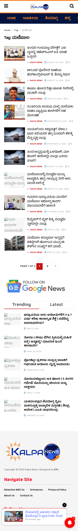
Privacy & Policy (57, 490)
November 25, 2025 (56, 121)
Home (11, 18)
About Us (9, 496)
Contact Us (26, 496)
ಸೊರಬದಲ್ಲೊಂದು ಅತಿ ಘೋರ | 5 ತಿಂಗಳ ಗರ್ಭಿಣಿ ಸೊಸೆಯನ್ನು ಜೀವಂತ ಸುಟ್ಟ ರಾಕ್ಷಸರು (48, 383)
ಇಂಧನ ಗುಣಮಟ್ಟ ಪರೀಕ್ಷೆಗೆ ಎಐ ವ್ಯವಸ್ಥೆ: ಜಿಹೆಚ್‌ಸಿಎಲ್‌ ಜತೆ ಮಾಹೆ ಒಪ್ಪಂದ (47, 52)
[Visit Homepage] (39, 6)
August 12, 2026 (54, 81)
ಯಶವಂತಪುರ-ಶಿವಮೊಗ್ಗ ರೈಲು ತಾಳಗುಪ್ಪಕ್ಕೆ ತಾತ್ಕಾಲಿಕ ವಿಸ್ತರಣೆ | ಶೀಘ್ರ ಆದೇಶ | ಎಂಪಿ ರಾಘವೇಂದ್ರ (47, 405)
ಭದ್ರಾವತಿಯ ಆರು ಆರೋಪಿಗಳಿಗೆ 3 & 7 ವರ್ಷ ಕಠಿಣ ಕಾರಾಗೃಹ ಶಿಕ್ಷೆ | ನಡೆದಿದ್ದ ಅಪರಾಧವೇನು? (48, 319)
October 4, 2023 (55, 212)
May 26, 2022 (53, 230)
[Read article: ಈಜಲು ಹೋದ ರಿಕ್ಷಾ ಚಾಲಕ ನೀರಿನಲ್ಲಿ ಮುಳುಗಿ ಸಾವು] (14, 94)
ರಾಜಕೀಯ (30, 18)
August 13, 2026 (55, 62)
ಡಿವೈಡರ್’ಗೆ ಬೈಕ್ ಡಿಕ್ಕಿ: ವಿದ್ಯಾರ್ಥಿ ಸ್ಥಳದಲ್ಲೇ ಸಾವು (46, 222)
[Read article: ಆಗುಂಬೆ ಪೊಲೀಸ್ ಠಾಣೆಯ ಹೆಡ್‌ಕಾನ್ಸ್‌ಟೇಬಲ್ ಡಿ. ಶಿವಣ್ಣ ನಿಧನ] (14, 75)
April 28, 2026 (54, 99)
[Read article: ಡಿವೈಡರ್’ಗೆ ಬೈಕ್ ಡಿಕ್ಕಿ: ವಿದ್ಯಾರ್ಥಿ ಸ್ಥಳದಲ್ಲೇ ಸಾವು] (14, 225)
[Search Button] (72, 6)
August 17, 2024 (54, 167)
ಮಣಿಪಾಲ (27, 30)
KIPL (56, 470)
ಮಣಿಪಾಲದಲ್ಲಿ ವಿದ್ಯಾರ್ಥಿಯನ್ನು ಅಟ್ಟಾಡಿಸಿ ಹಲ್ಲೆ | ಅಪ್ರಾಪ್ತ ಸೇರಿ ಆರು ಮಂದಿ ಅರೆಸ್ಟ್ (49, 179)
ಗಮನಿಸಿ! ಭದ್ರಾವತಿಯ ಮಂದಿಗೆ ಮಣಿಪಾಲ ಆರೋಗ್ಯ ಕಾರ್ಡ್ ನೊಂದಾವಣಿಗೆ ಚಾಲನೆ (47, 202)
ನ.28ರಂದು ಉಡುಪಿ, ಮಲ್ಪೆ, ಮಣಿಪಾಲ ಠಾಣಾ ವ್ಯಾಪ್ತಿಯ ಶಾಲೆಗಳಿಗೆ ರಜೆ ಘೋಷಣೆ (50, 111)
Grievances (36, 490)
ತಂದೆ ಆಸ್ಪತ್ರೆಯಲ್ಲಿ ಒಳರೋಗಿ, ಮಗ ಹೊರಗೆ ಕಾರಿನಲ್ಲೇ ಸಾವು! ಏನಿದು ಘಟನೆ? (48, 156)
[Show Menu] (6, 6)
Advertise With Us (14, 490)
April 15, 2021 (53, 252)
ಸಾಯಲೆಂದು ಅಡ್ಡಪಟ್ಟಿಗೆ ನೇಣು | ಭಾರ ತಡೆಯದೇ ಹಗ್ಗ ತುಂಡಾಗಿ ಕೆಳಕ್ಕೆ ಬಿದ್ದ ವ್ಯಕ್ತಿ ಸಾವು (50, 134)
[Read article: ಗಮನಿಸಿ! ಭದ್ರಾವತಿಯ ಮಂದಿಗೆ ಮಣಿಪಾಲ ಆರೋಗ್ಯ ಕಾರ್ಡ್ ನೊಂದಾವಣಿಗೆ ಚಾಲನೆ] (14, 202)
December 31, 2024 (56, 144)
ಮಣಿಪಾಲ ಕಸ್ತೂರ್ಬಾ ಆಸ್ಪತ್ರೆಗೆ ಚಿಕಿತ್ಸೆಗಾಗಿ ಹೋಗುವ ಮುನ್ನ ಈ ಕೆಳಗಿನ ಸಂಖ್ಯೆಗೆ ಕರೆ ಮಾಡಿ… (45, 242)
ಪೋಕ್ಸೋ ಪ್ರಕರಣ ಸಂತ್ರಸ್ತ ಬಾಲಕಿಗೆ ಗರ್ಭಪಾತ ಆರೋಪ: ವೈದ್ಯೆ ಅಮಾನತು (47, 362)
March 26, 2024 (54, 189)
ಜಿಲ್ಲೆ (67, 18)
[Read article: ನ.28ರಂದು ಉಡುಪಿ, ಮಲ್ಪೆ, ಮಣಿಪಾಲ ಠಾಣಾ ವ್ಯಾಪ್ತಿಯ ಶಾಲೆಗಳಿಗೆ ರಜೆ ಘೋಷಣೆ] (14, 112)
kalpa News (36, 62)
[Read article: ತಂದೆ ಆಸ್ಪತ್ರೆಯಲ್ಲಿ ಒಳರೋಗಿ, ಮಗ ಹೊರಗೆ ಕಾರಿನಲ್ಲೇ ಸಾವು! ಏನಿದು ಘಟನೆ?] (14, 157)
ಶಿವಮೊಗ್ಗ (51, 18)
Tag (16, 30)
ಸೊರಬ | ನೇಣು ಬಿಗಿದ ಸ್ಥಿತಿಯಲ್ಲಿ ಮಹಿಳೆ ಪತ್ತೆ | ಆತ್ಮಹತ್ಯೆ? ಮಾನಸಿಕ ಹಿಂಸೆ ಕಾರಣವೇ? (48, 341)
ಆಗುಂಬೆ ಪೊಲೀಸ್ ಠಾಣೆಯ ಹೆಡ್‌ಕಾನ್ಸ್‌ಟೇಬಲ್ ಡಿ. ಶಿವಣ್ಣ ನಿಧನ (48, 73)
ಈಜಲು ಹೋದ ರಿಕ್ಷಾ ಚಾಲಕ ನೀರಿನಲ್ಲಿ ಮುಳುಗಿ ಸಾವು (50, 91)
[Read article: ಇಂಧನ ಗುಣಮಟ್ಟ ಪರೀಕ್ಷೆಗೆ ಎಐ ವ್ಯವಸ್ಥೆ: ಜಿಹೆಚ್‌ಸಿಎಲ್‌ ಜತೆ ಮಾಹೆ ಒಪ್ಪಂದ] (14, 53)
